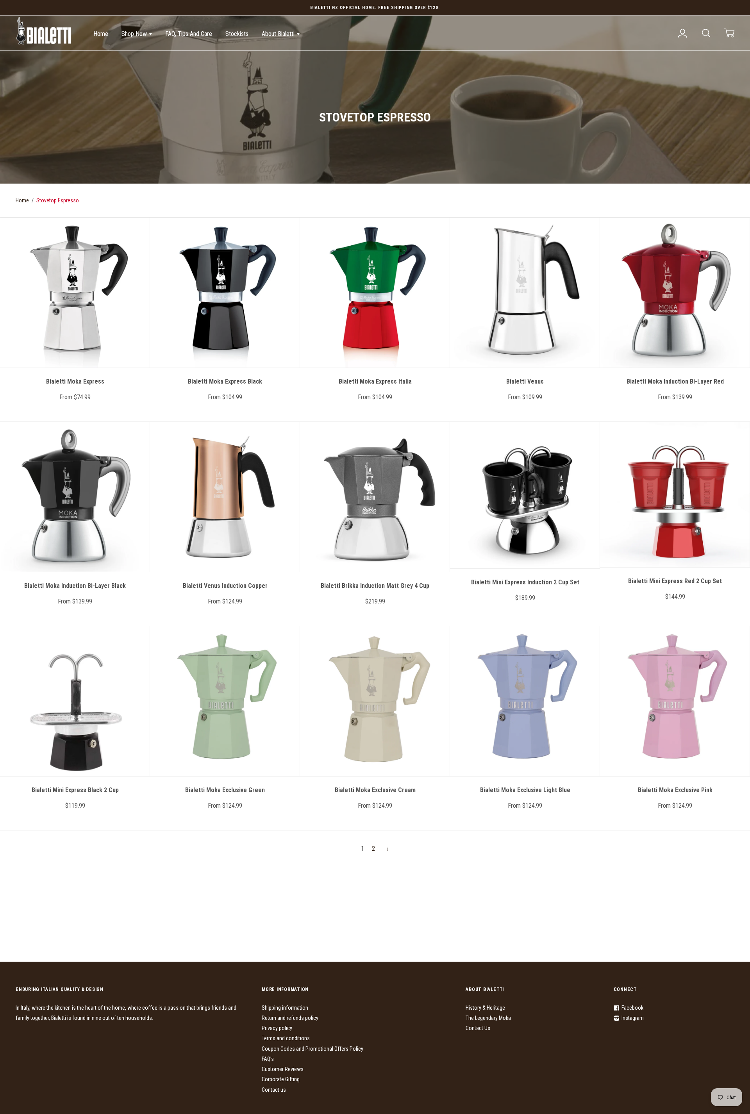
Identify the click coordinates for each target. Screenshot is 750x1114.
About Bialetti (279, 33)
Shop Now (134, 33)
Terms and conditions (286, 1038)
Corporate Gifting (281, 1079)
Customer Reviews (283, 1069)
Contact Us (478, 1028)
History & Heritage (485, 1008)
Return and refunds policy (290, 1018)
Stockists (236, 33)
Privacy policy (277, 1028)
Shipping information (285, 1008)
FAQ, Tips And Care (188, 33)
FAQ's (268, 1059)
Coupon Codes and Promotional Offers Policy (312, 1049)
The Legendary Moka (488, 1018)
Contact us (274, 1090)
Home (100, 33)
